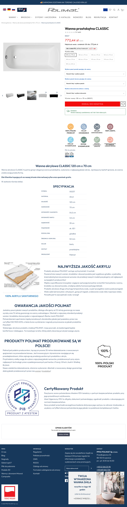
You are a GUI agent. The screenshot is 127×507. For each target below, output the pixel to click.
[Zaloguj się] (118, 10)
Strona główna (6, 23)
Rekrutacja (100, 17)
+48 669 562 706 (103, 469)
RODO (36, 463)
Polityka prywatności (41, 455)
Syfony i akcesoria (45, 17)
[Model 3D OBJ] (71, 154)
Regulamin (37, 452)
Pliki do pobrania (8, 466)
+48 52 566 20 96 (104, 466)
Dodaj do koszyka (92, 104)
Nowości (78, 17)
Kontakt (113, 17)
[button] (2, 95)
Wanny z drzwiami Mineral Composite (12, 475)
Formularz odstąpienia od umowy (46, 470)
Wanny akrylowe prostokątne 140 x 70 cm (26, 23)
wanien (38, 371)
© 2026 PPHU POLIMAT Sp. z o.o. (9, 503)
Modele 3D (5, 470)
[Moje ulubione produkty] (110, 10)
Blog (88, 17)
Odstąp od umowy (40, 466)
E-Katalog (64, 17)
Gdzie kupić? (6, 463)
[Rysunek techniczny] (67, 154)
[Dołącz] (91, 468)
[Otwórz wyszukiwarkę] (114, 10)
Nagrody (5, 459)
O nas (3, 452)
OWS (35, 459)
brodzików (46, 371)
